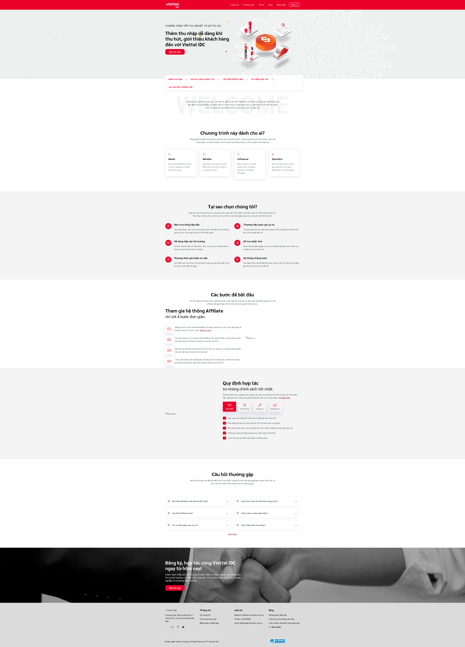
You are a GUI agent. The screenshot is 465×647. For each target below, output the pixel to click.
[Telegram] (167, 626)
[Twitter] (183, 626)
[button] (198, 501)
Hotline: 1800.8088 (242, 619)
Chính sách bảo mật (208, 619)
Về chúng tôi (205, 615)
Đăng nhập (281, 4)
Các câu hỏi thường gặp (180, 87)
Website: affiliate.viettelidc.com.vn (249, 615)
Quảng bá (275, 408)
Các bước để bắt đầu (233, 79)
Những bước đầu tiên (278, 615)
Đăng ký (294, 4)
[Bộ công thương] (277, 641)
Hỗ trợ (261, 4)
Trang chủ (234, 4)
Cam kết (229, 408)
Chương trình (248, 4)
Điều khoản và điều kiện (209, 623)
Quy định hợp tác (259, 79)
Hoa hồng (244, 408)
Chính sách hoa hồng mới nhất (281, 619)
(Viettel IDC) (213, 641)
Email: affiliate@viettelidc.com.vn (248, 623)
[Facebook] (178, 626)
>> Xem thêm (275, 627)
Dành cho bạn (175, 79)
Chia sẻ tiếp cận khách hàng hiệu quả (284, 623)
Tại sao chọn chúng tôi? (202, 79)
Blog (270, 4)
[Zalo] (172, 626)
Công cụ (259, 408)
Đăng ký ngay (175, 52)
